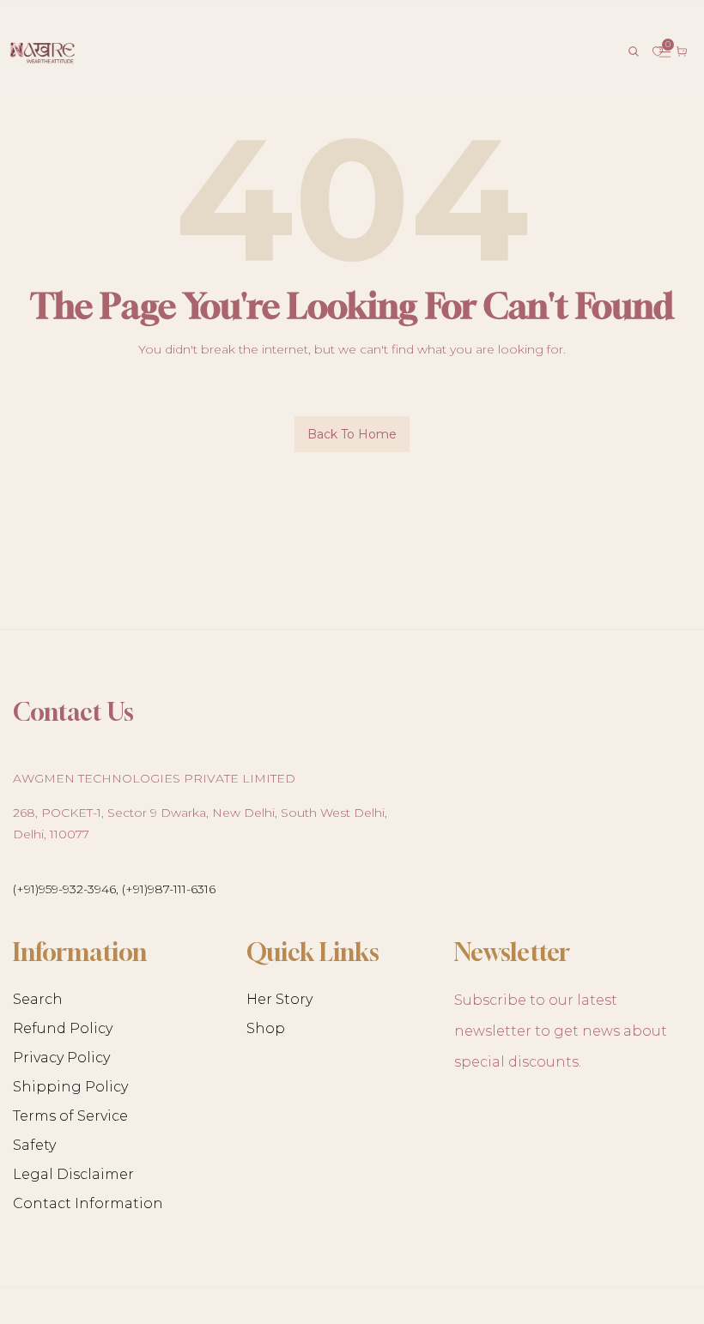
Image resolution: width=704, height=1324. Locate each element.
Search (38, 999)
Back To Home (352, 434)
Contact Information (88, 1203)
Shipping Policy (70, 1087)
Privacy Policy (61, 1057)
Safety (34, 1145)
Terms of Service (70, 1116)
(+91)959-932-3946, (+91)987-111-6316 (114, 889)
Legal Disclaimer (73, 1174)
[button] (633, 51)
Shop (265, 1028)
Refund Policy (62, 1028)
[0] (657, 51)
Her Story (279, 999)
